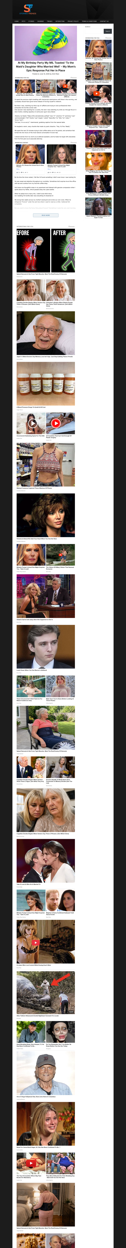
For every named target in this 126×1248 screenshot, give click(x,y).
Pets (23, 21)
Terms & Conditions (89, 21)
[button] (45, 43)
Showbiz (40, 21)
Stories (31, 21)
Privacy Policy (73, 21)
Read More (46, 215)
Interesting (60, 21)
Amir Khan (55, 74)
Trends (49, 21)
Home (17, 21)
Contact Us (104, 21)
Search (87, 27)
